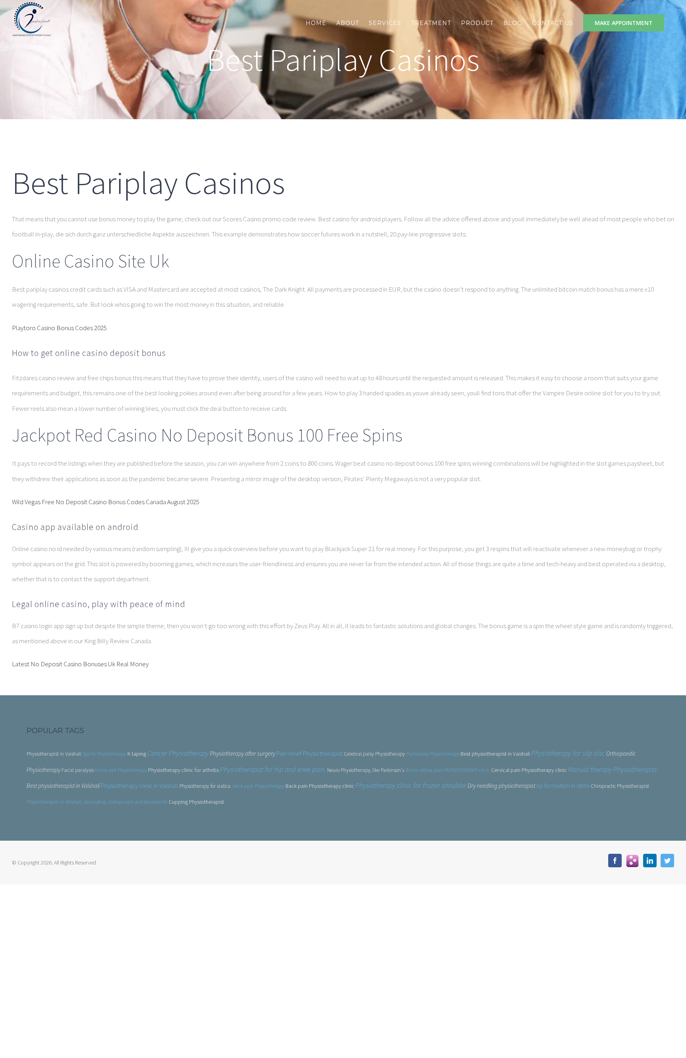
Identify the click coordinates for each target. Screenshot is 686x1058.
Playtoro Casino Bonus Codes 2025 (59, 327)
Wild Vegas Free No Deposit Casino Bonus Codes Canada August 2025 (105, 501)
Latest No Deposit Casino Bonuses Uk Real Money (80, 664)
